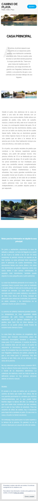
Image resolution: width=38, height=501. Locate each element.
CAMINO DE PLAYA (10, 5)
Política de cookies (18, 493)
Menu (32, 6)
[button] (4, 95)
